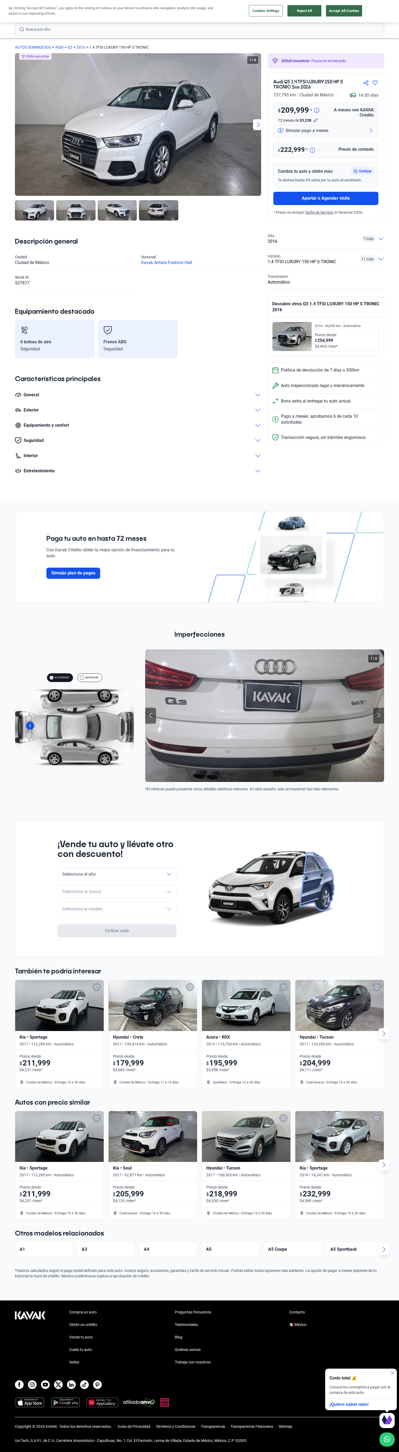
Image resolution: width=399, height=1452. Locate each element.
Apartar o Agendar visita (326, 198)
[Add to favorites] (96, 987)
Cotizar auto (117, 930)
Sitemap (285, 1426)
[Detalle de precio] (316, 111)
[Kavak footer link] (30, 1337)
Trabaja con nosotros (193, 1362)
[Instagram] (32, 1384)
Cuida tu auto (80, 1349)
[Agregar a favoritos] (375, 83)
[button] (362, 171)
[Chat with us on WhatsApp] (387, 1439)
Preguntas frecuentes (193, 1312)
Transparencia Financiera (251, 1426)
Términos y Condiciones (175, 1426)
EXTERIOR (62, 677)
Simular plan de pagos (73, 573)
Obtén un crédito (83, 1324)
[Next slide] (258, 124)
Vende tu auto (81, 1337)
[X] (58, 1384)
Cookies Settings (265, 11)
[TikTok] (84, 1384)
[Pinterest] (97, 1384)
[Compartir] (366, 83)
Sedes (74, 1362)
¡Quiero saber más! (349, 1404)
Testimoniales (186, 1324)
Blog (178, 1337)
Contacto (297, 1312)
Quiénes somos (188, 1349)
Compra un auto (83, 1312)
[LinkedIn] (71, 1384)
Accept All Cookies (344, 11)
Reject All (304, 11)
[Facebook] (19, 1384)
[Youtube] (45, 1384)
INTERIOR (91, 677)
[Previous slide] (17, 124)
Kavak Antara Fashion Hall (166, 262)
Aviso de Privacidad (134, 1426)
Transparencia (213, 1426)
